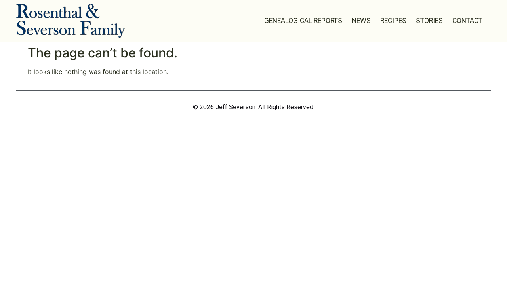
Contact (467, 21)
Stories (429, 21)
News (361, 21)
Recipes (393, 21)
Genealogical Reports (303, 21)
